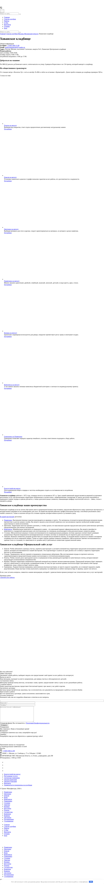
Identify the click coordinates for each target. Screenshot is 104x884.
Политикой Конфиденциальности (37, 723)
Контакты (7, 24)
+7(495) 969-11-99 (13, 45)
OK (91, 881)
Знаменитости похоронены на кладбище (18, 785)
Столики (7, 803)
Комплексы (8, 529)
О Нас (6, 23)
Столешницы (8, 821)
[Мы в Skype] (5, 771)
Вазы (6, 797)
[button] (20, 32)
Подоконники (9, 819)
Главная (7, 17)
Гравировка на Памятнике (13, 436)
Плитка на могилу (10, 125)
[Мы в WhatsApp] (5, 762)
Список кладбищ (10, 19)
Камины (7, 816)
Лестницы (7, 817)
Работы (6, 21)
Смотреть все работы (7, 577)
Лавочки (7, 805)
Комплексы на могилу (12, 385)
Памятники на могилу (12, 281)
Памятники (8, 520)
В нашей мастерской (7, 517)
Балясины (7, 814)
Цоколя (6, 795)
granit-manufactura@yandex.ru (15, 47)
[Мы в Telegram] (5, 765)
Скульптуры (8, 812)
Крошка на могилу (10, 333)
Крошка (7, 806)
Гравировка (8, 801)
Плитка (6, 810)
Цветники (7, 794)
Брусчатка (7, 808)
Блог (5, 28)
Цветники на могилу (11, 229)
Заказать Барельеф (10, 779)
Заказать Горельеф (10, 781)
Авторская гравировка (12, 778)
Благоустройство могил (12, 488)
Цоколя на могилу (10, 177)
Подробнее (8, 129)
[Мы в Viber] (5, 768)
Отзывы (7, 26)
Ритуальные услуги (11, 776)
